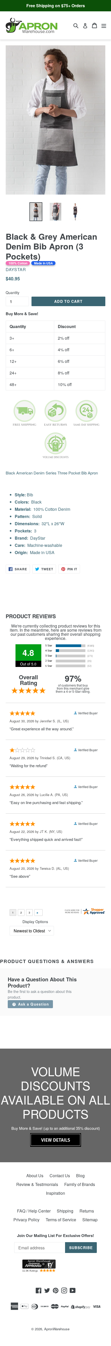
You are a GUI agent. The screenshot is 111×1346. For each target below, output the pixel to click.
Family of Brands (79, 1184)
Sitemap (90, 1220)
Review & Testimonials (37, 1184)
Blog (80, 1175)
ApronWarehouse (56, 1328)
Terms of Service (61, 1220)
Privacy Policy (26, 1220)
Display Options (35, 921)
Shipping (65, 1211)
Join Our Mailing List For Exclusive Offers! (55, 1235)
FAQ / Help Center (34, 1211)
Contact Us (60, 1175)
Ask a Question (33, 1004)
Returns (87, 1211)
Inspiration (55, 1193)
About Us (34, 1175)
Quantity (12, 292)
